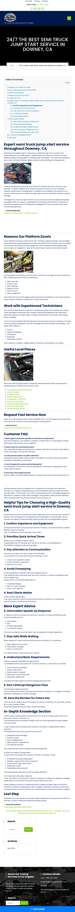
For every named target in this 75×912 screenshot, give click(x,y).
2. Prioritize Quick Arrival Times (23, 108)
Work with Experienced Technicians (22, 90)
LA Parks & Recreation (15, 406)
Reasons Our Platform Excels (20, 87)
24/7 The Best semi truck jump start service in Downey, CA (42, 66)
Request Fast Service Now (19, 95)
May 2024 (11, 848)
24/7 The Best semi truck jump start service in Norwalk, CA (44, 812)
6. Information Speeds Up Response (25, 121)
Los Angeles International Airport (19, 390)
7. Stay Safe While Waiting (22, 124)
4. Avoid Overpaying (20, 113)
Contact (45, 1)
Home (12, 66)
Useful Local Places (16, 93)
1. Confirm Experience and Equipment (27, 105)
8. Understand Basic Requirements (25, 127)
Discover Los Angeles (15, 401)
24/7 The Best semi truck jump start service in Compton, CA (29, 811)
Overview (57, 811)
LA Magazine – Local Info (16, 399)
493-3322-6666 (43, 4)
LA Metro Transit (13, 394)
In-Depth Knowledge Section (20, 135)
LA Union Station (13, 392)
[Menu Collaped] (69, 18)
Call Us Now (38, 909)
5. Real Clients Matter (20, 116)
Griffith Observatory (15, 397)
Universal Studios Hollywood (17, 404)
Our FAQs (28, 1)
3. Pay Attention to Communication (25, 111)
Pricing (36, 1)
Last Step (12, 137)
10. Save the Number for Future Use (25, 132)
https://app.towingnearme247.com (17, 428)
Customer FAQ (14, 98)
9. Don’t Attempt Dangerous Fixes (25, 129)
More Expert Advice (16, 119)
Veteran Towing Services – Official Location (20, 213)
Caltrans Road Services (16, 408)
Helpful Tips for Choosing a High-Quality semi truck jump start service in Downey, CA (35, 102)
